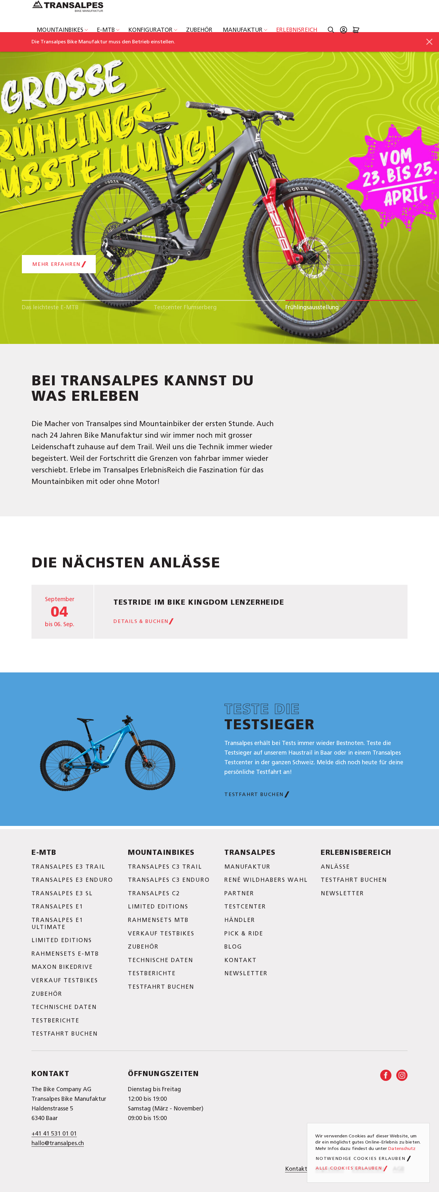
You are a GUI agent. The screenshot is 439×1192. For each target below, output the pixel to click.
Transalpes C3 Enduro (169, 879)
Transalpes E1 (57, 906)
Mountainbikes (60, 29)
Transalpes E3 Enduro (72, 879)
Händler (239, 920)
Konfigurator (150, 29)
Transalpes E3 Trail (68, 866)
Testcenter (245, 906)
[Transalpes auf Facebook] (385, 1075)
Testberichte (55, 1020)
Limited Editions (61, 940)
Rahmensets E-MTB (65, 953)
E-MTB (106, 29)
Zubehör (199, 29)
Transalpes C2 (154, 893)
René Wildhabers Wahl (266, 879)
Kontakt (240, 960)
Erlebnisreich (296, 29)
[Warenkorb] (356, 30)
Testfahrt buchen (254, 794)
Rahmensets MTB (158, 920)
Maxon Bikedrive (62, 966)
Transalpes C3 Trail (165, 866)
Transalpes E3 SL (62, 893)
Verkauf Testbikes (64, 980)
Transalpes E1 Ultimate (57, 923)
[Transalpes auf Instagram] (402, 1075)
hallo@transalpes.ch (57, 1143)
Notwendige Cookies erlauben (361, 1158)
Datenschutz (402, 1148)
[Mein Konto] (343, 30)
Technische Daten (64, 1007)
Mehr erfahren (56, 264)
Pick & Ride (243, 933)
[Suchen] (331, 30)
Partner (239, 893)
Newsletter (246, 973)
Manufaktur (243, 29)
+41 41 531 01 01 (54, 1133)
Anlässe (335, 866)
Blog (233, 946)
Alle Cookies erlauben (349, 1168)
